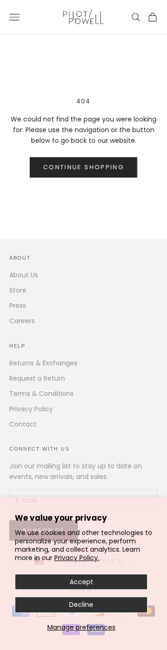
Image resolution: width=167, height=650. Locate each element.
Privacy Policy (31, 409)
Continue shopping (83, 167)
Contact (23, 424)
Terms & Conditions (41, 393)
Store (17, 290)
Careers (22, 320)
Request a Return (37, 378)
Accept (81, 581)
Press (17, 305)
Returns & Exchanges (43, 363)
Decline (81, 604)
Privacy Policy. (76, 557)
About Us (23, 275)
